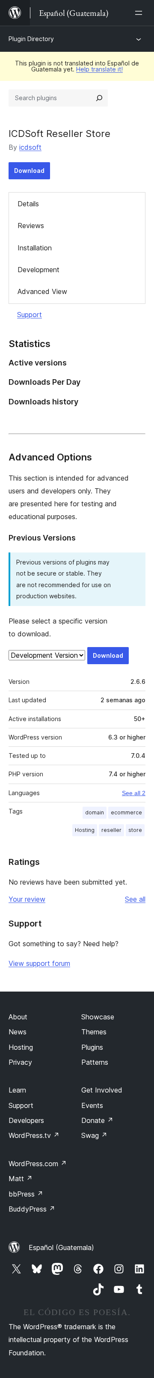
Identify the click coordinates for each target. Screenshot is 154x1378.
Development (38, 269)
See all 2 (133, 793)
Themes (94, 1032)
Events (92, 1105)
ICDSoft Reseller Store (59, 133)
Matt (21, 1178)
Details (28, 203)
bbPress (26, 1194)
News (18, 1032)
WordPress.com (38, 1163)
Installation (35, 248)
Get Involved (101, 1090)
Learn (17, 1090)
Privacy (20, 1062)
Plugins (92, 1047)
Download (29, 170)
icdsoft (30, 147)
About (18, 1017)
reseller (111, 830)
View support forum (39, 963)
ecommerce (126, 812)
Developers (26, 1120)
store (135, 830)
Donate (97, 1120)
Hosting (85, 830)
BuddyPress (32, 1209)
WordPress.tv (34, 1135)
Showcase (97, 1017)
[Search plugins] (99, 98)
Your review (27, 899)
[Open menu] (140, 13)
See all (135, 899)
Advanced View (42, 291)
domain (94, 812)
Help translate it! (99, 69)
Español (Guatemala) (61, 1247)
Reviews (31, 225)
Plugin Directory (31, 38)
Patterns (94, 1062)
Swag (94, 1135)
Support (29, 314)
